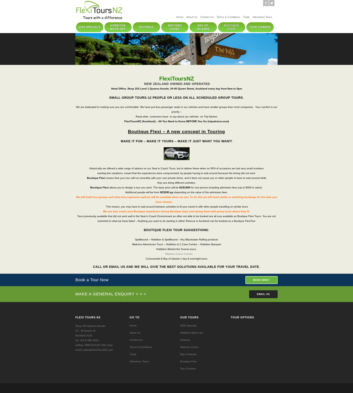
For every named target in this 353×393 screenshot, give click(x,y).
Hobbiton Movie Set (191, 332)
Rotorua (185, 339)
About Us (191, 17)
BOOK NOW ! (261, 280)
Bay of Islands (188, 354)
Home (179, 17)
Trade (246, 17)
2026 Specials (188, 325)
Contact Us (207, 17)
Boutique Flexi (188, 361)
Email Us (263, 294)
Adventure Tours (262, 17)
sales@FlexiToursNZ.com (98, 349)
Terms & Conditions (228, 17)
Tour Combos (188, 368)
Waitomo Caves (189, 347)
